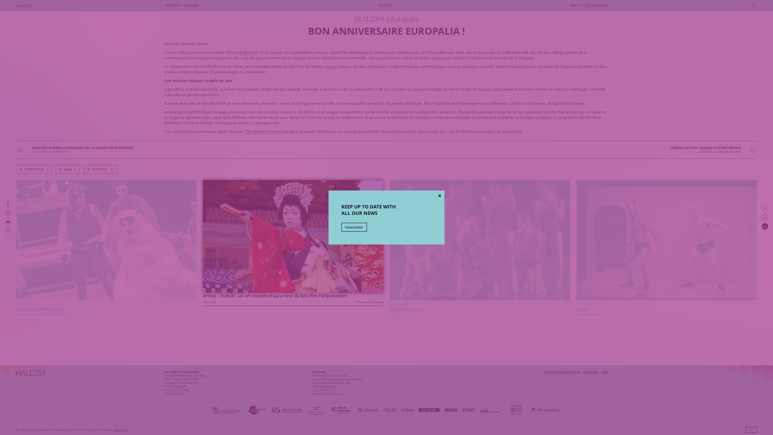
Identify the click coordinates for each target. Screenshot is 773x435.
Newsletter (354, 227)
